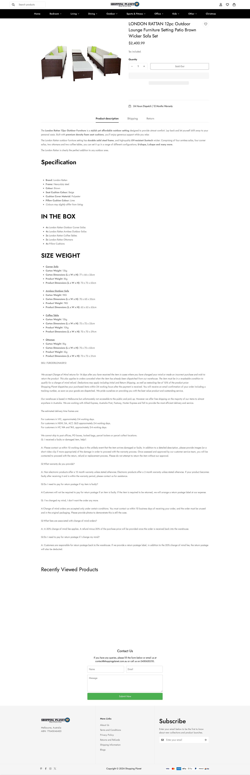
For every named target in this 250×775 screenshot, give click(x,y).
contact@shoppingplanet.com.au (111, 661)
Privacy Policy (107, 735)
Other (191, 13)
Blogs (102, 749)
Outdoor (110, 13)
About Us (104, 725)
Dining (91, 13)
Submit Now (125, 696)
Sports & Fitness (135, 13)
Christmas (211, 13)
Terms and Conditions (110, 730)
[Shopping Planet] (125, 4)
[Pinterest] (41, 768)
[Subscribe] (205, 740)
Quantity (133, 59)
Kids (174, 13)
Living (74, 13)
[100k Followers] (50, 768)
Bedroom (54, 13)
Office (158, 13)
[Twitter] (55, 768)
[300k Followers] (46, 768)
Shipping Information (110, 744)
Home (37, 13)
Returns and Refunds (110, 739)
